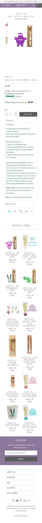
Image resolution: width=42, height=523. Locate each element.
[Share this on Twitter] (9, 211)
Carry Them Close (17, 506)
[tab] (10, 120)
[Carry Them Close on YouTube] (17, 501)
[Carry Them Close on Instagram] (24, 501)
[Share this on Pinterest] (20, 211)
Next (25, 13)
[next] (35, 47)
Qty (6, 110)
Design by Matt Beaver (21, 516)
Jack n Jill (8, 77)
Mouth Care (12, 204)
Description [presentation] (9, 120)
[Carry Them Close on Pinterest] (21, 501)
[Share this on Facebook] (15, 211)
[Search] (33, 5)
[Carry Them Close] (21, 5)
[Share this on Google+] (26, 211)
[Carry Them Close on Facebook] (13, 501)
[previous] (12, 47)
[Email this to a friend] (32, 211)
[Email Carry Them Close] (28, 501)
